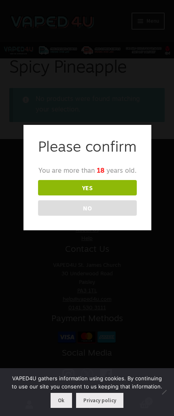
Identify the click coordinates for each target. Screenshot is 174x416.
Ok (61, 400)
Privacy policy (99, 400)
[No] (164, 392)
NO (87, 208)
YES (87, 188)
